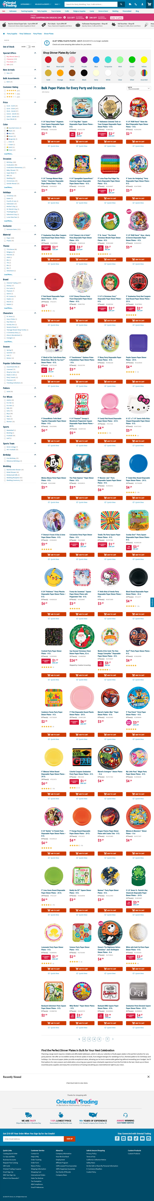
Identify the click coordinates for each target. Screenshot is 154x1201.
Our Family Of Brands (63, 1172)
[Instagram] (148, 1138)
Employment (60, 1160)
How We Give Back (62, 1156)
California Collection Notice (96, 1160)
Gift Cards (6, 1166)
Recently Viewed (12, 1077)
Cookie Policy (91, 1172)
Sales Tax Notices (37, 1178)
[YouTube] (142, 1138)
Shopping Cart (36, 1172)
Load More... (8, 154)
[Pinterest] (130, 1138)
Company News (61, 1175)
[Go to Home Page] (4, 34)
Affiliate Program (62, 1163)
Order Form (35, 1163)
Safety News (90, 1163)
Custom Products (134, 1153)
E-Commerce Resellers (94, 1169)
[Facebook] (117, 1138)
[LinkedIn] (123, 1138)
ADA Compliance (37, 1184)
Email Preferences (37, 1187)
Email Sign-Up (8, 1172)
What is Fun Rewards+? (11, 1178)
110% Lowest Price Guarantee (66, 1166)
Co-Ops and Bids (9, 1156)
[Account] (142, 4)
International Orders (38, 1175)
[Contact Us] (136, 4)
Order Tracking (36, 1160)
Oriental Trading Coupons (12, 1169)
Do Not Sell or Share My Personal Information (102, 1166)
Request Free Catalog (10, 1163)
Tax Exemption (36, 1181)
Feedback (152, 602)
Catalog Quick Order (10, 1153)
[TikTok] (136, 1138)
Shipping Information (38, 1169)
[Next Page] (113, 1039)
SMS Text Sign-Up (9, 1175)
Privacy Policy (91, 1153)
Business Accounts (9, 1160)
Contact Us (35, 1153)
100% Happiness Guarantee (65, 1169)
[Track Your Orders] (130, 4)
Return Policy (35, 1166)
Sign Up (70, 1139)
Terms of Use (90, 1156)
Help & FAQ (35, 1156)
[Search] (121, 4)
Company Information (63, 1153)
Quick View (54, 146)
